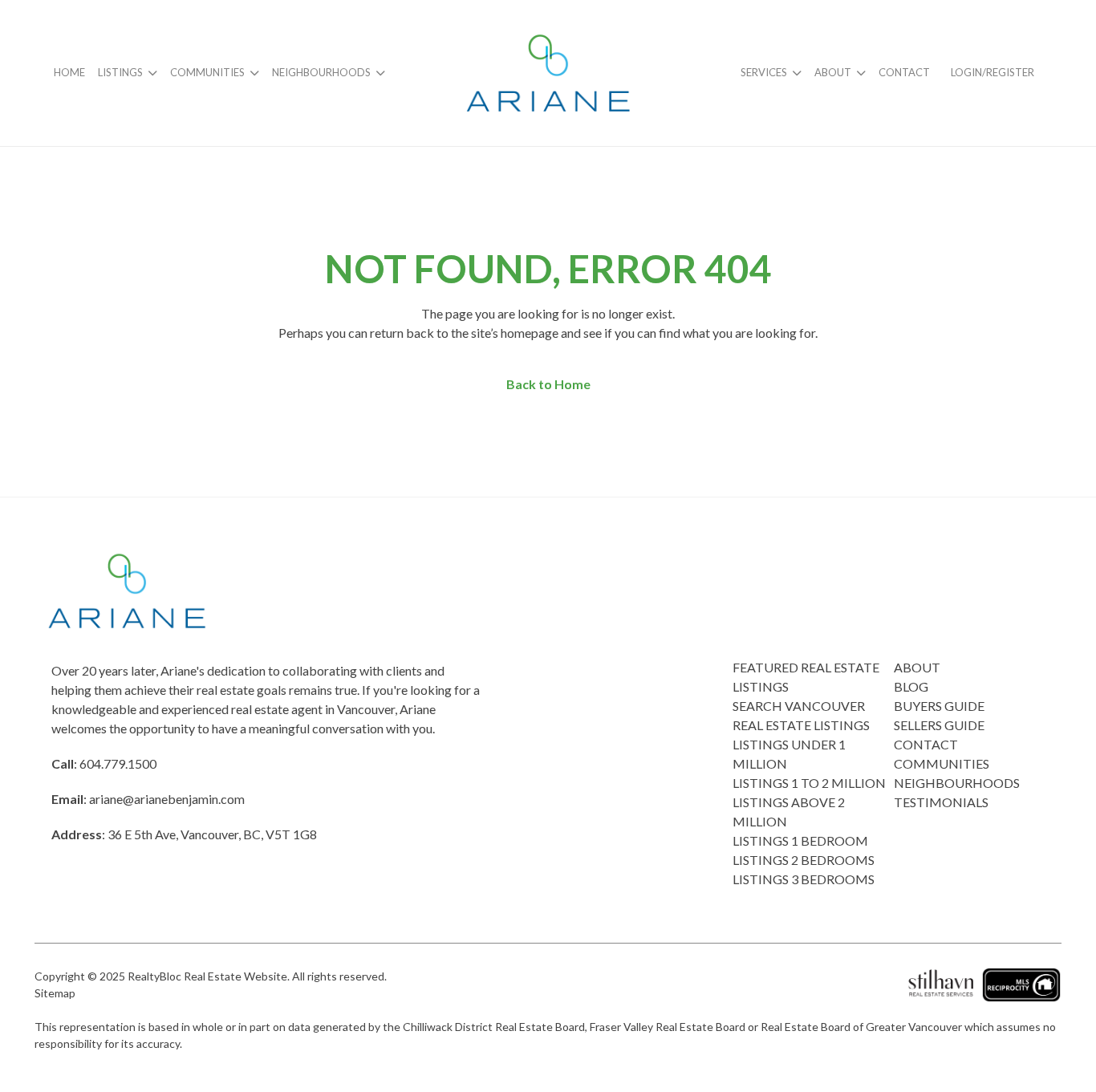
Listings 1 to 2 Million (809, 782)
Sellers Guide (939, 725)
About (832, 72)
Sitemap (55, 993)
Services (764, 72)
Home (69, 72)
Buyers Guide (939, 705)
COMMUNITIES (941, 763)
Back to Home (548, 384)
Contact (904, 72)
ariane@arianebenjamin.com (167, 798)
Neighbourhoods (321, 72)
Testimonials (941, 802)
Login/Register (992, 72)
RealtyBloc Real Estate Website (207, 976)
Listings (120, 72)
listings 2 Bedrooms (804, 859)
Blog (911, 686)
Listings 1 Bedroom (800, 840)
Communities (207, 72)
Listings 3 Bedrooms (804, 879)
